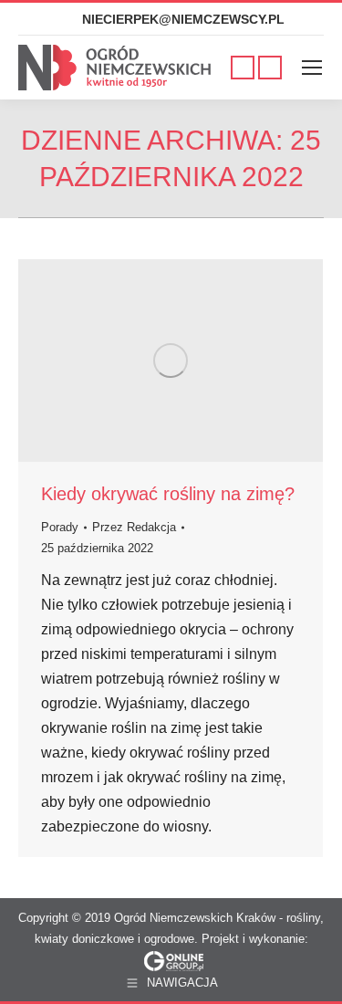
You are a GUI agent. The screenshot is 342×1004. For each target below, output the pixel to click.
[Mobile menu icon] (312, 67)
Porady (59, 527)
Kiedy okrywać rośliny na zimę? (168, 494)
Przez (134, 527)
